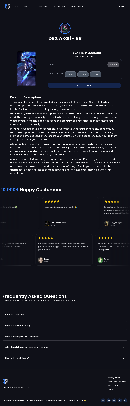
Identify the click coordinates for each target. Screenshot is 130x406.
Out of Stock (84, 85)
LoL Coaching (59, 6)
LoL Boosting (41, 6)
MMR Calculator (78, 6)
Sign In (122, 6)
